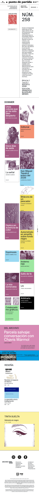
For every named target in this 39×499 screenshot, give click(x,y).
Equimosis (11, 252)
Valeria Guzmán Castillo (12, 150)
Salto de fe (26, 274)
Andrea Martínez (25, 266)
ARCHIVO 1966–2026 (24, 7)
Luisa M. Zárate (8, 342)
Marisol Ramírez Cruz (11, 254)
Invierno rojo (25, 263)
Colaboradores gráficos (12, 308)
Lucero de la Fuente (26, 180)
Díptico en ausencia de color (12, 227)
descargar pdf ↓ (12, 29)
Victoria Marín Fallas (11, 232)
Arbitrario (25, 298)
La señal (10, 172)
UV (22, 286)
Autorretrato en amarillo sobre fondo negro (27, 235)
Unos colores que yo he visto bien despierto (12, 111)
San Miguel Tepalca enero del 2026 (26, 174)
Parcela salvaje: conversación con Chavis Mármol (19, 336)
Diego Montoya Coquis (11, 118)
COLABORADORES (9, 319)
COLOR (7, 123)
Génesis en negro (11, 420)
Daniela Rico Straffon (11, 289)
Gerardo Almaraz (10, 174)
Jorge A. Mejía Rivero (26, 288)
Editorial (25, 127)
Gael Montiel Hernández (27, 276)
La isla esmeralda (11, 286)
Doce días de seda (11, 147)
